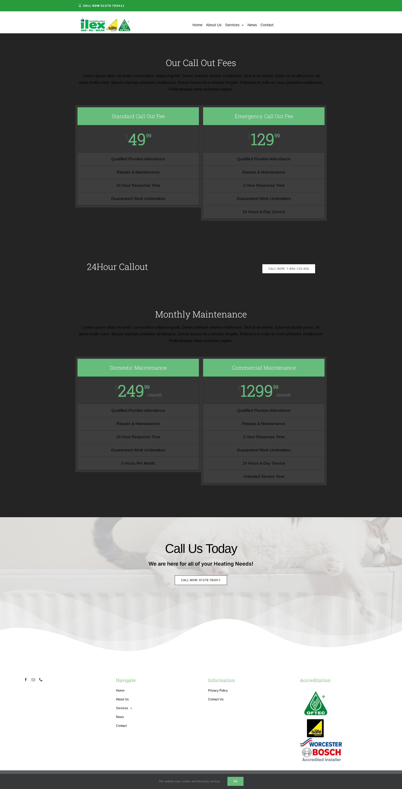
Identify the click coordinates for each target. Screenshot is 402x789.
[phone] (41, 679)
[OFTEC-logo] (315, 689)
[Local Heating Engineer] (105, 19)
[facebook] (25, 679)
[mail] (33, 679)
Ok (235, 781)
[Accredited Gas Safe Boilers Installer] (315, 720)
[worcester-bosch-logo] (321, 740)
